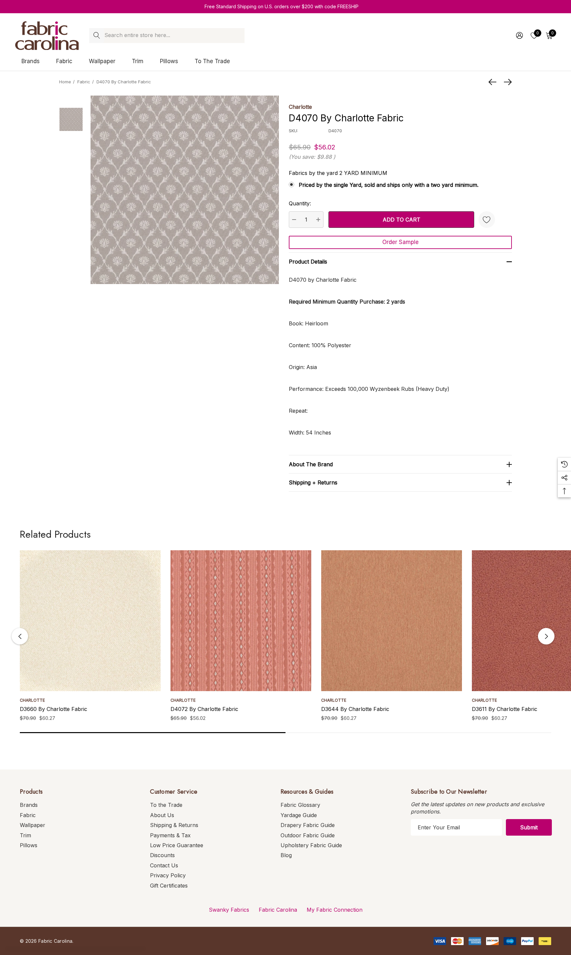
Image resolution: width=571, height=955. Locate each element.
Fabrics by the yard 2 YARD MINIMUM (338, 173)
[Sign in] (519, 35)
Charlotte (300, 107)
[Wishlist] (486, 219)
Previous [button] (20, 636)
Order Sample (400, 242)
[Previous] (494, 82)
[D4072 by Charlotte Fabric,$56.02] (241, 620)
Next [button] (546, 636)
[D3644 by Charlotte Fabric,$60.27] (391, 620)
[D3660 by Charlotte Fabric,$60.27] (90, 620)
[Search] (96, 35)
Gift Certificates (169, 885)
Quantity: (300, 203)
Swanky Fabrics (229, 909)
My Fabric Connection (334, 909)
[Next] (506, 82)
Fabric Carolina (278, 909)
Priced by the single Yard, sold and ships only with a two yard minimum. (388, 185)
